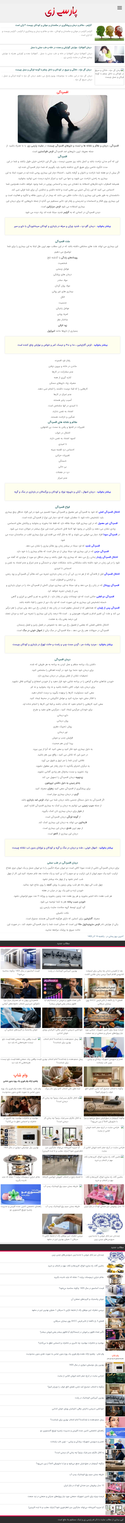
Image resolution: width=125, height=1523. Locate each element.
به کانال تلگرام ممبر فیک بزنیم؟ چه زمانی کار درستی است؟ (62, 1119)
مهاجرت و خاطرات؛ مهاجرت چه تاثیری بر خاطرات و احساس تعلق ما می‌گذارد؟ (21, 1119)
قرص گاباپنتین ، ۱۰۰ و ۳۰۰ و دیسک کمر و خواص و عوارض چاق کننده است (54, 345)
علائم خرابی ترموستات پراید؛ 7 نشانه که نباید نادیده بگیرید (21, 1178)
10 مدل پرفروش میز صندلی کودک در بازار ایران (104, 1206)
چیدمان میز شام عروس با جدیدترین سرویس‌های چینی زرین (104, 1237)
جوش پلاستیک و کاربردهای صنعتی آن (21, 1029)
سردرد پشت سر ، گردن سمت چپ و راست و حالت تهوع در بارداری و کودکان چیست (55, 644)
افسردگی (62, 92)
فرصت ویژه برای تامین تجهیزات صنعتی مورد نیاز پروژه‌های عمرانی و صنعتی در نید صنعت (104, 1031)
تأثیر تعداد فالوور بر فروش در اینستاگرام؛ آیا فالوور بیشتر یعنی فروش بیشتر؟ (62, 1002)
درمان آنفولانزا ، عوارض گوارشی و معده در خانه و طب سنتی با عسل (61, 47)
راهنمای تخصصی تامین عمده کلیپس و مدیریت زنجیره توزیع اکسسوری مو (21, 1208)
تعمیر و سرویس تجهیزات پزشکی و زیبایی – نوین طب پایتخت (104, 1060)
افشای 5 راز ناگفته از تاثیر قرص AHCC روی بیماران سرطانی (104, 1002)
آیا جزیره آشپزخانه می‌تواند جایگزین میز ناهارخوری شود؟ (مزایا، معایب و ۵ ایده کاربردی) (62, 1149)
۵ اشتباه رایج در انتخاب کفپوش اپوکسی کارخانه (62, 1177)
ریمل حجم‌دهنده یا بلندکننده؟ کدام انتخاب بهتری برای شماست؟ (62, 1060)
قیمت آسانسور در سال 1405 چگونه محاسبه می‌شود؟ (20, 972)
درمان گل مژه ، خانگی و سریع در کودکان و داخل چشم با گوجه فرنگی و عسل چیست (53, 69)
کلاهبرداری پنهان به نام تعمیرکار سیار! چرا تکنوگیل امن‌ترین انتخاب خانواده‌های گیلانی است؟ (21, 1004)
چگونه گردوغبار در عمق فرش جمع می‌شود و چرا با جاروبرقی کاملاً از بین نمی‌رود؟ (104, 1119)
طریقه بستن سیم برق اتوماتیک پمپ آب (62, 1206)
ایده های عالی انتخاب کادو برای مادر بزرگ (62, 1088)
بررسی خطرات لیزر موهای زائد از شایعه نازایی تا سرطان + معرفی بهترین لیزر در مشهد (62, 1237)
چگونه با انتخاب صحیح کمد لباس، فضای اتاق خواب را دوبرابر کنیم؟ (104, 1090)
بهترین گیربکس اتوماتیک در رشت (62, 971)
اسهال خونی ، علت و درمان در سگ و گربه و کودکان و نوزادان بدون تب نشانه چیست (54, 848)
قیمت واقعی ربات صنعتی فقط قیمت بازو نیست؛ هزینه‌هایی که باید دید (21, 1060)
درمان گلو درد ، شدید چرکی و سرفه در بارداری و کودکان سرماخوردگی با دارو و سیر (54, 226)
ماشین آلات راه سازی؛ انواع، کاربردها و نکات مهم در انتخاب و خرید (104, 1178)
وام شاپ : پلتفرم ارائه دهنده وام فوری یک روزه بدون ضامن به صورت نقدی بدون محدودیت (21, 1090)
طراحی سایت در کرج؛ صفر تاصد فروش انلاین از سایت (104, 1149)
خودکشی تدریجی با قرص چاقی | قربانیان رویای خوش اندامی (62, 1031)
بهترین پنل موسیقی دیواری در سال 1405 (20, 1147)
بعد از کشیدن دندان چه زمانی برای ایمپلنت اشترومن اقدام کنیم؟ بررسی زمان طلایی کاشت (104, 972)
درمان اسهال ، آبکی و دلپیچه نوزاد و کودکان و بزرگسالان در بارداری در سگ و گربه (54, 492)
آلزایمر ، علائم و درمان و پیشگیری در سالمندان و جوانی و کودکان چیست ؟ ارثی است (53, 25)
